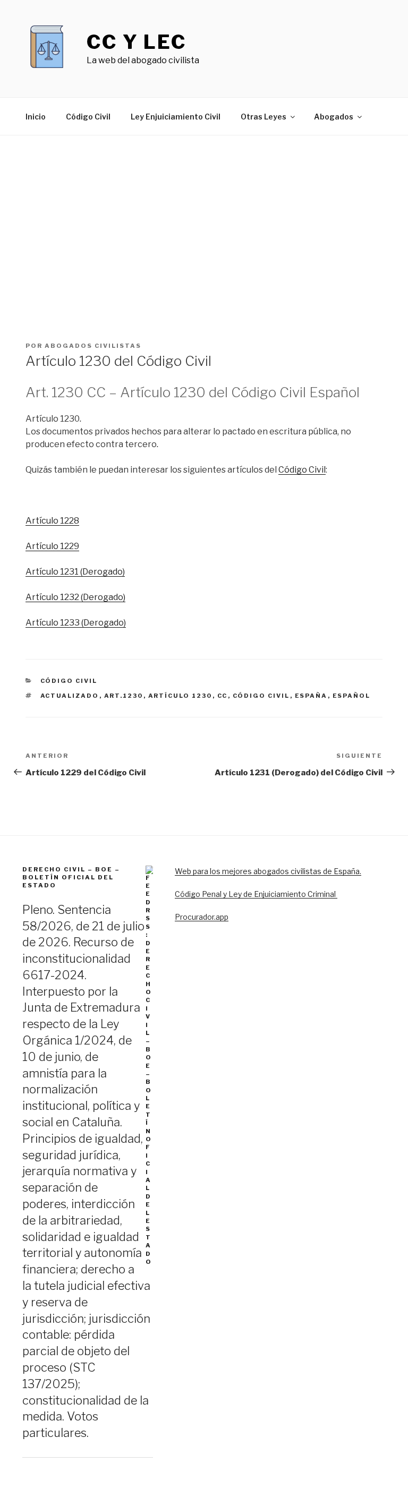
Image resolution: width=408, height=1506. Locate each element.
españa (311, 695)
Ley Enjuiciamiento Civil (175, 116)
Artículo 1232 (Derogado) (75, 597)
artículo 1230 (180, 695)
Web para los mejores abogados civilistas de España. (268, 871)
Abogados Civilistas (93, 345)
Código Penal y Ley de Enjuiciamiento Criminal (256, 894)
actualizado (69, 695)
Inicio (36, 116)
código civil (261, 695)
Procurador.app (201, 916)
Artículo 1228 (52, 521)
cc (222, 695)
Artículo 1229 (52, 546)
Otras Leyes (263, 116)
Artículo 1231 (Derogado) (75, 572)
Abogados (333, 116)
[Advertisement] (204, 215)
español (352, 695)
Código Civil (88, 116)
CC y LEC (136, 42)
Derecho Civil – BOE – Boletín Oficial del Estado (71, 877)
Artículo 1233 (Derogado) (76, 623)
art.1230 (123, 695)
